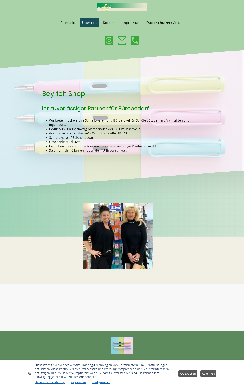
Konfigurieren (101, 382)
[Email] (122, 40)
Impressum (78, 382)
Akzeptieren (188, 374)
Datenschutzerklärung (50, 382)
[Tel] (135, 40)
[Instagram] (109, 40)
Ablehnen (208, 374)
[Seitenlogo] (122, 7)
